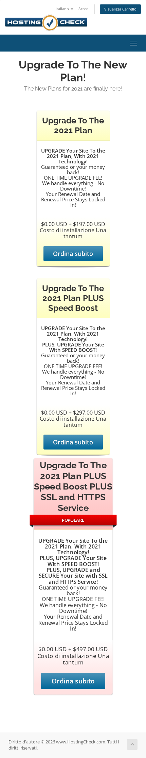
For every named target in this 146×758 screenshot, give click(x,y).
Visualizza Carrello (120, 9)
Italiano (63, 8)
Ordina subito (73, 254)
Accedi (84, 8)
